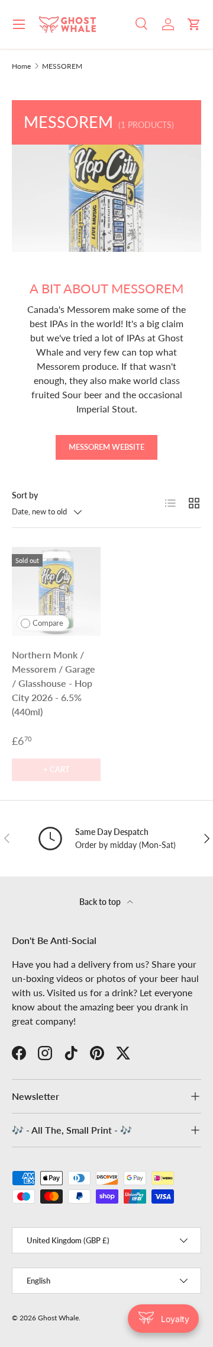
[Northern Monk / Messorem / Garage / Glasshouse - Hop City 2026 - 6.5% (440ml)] (56, 591)
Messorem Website (106, 447)
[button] (194, 24)
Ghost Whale (58, 1317)
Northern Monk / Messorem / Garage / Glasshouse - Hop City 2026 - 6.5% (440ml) (53, 683)
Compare (48, 623)
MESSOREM (62, 66)
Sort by (25, 495)
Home (21, 66)
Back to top (100, 902)
